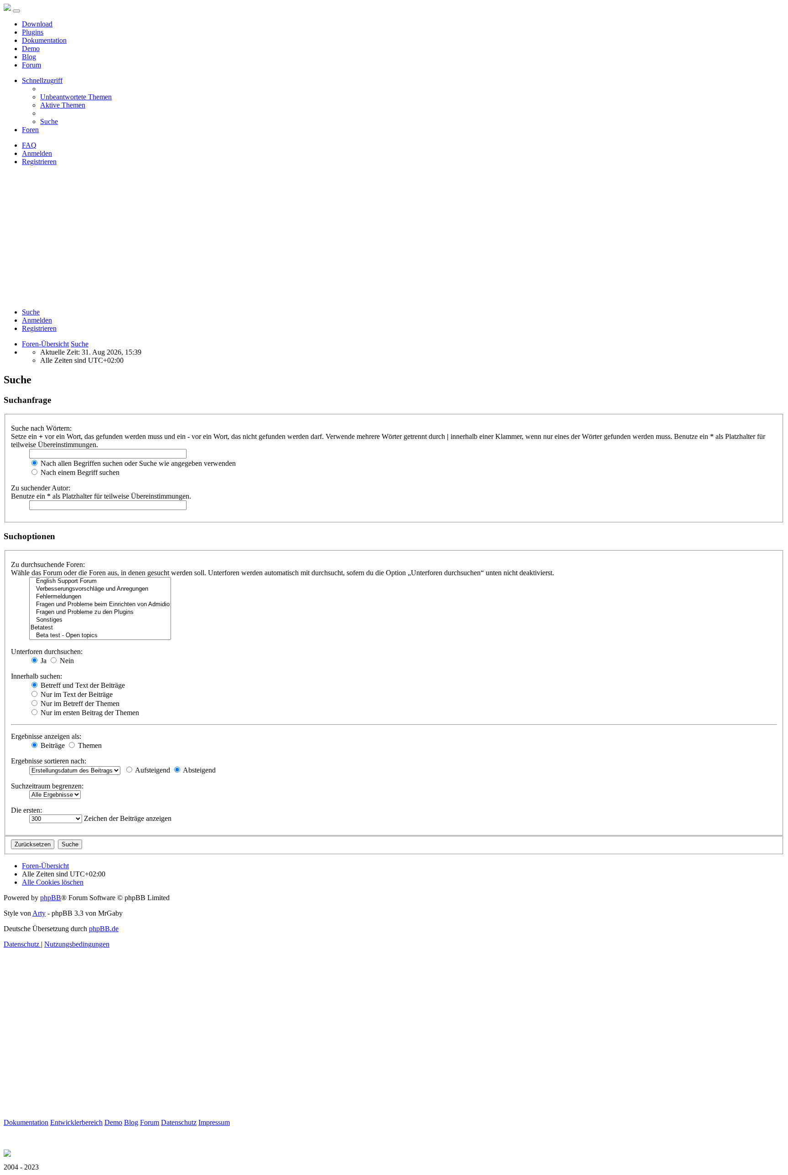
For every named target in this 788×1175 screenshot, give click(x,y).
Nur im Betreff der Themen (79, 703)
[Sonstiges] (100, 620)
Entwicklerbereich (76, 1122)
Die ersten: (26, 810)
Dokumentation (44, 40)
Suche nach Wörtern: (41, 428)
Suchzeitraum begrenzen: (47, 786)
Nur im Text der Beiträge (76, 694)
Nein (66, 661)
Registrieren (39, 328)
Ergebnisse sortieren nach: (48, 761)
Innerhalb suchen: (36, 676)
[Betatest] (100, 628)
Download (37, 24)
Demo (31, 48)
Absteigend (198, 770)
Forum (31, 65)
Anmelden (37, 320)
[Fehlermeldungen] (100, 597)
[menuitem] (76, 97)
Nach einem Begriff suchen (79, 472)
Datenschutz (179, 1122)
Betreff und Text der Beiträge (82, 685)
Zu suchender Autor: (40, 488)
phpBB (50, 898)
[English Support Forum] (100, 581)
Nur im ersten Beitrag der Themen (89, 712)
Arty (39, 913)
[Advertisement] (394, 237)
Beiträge (52, 745)
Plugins (32, 32)
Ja (43, 661)
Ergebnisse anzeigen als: (46, 736)
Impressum (214, 1122)
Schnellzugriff (42, 80)
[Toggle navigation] (16, 11)
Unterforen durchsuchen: (47, 651)
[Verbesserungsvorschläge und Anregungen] (100, 589)
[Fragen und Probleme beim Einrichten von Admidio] (100, 604)
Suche (31, 312)
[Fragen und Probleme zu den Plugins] (100, 612)
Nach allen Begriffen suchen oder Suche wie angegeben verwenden (137, 463)
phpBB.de (104, 929)
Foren (30, 130)
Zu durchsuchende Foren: (48, 564)
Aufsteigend (152, 770)
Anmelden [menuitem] (37, 153)
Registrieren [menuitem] (39, 161)
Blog (29, 57)
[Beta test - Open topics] (100, 635)
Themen (89, 745)
